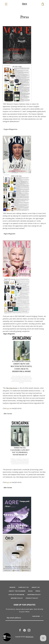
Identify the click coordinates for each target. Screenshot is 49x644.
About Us (36, 587)
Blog (30, 591)
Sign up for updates (24, 604)
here (7, 408)
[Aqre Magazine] (17, 533)
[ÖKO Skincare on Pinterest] (24, 630)
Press (38, 591)
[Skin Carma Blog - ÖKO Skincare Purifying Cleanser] (20, 464)
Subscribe (36, 616)
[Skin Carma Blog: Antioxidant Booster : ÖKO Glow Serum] (21, 383)
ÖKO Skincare (29, 637)
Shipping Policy (34, 594)
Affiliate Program (16, 594)
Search (12, 587)
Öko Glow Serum (11, 388)
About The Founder (17, 591)
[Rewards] (7, 637)
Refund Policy (17, 598)
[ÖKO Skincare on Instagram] (29, 630)
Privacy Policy (32, 598)
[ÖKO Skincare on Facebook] (20, 630)
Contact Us (24, 587)
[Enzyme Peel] (17, 571)
